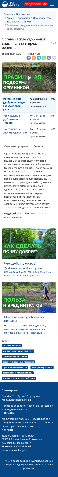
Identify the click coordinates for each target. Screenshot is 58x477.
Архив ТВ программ (18, 18)
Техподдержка (25, 426)
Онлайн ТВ (8, 396)
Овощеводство (42, 18)
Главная (8, 14)
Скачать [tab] (38, 146)
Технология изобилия (19, 21)
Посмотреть (23, 14)
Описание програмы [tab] (16, 146)
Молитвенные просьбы (15, 419)
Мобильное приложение (16, 399)
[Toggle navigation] (52, 4)
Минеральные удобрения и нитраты (11, 119)
